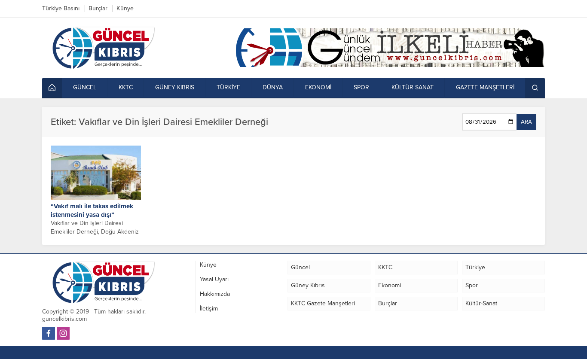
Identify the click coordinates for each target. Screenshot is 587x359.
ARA (526, 122)
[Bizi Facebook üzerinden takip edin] (48, 333)
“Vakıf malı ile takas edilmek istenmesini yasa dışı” (92, 210)
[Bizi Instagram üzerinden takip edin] (63, 333)
